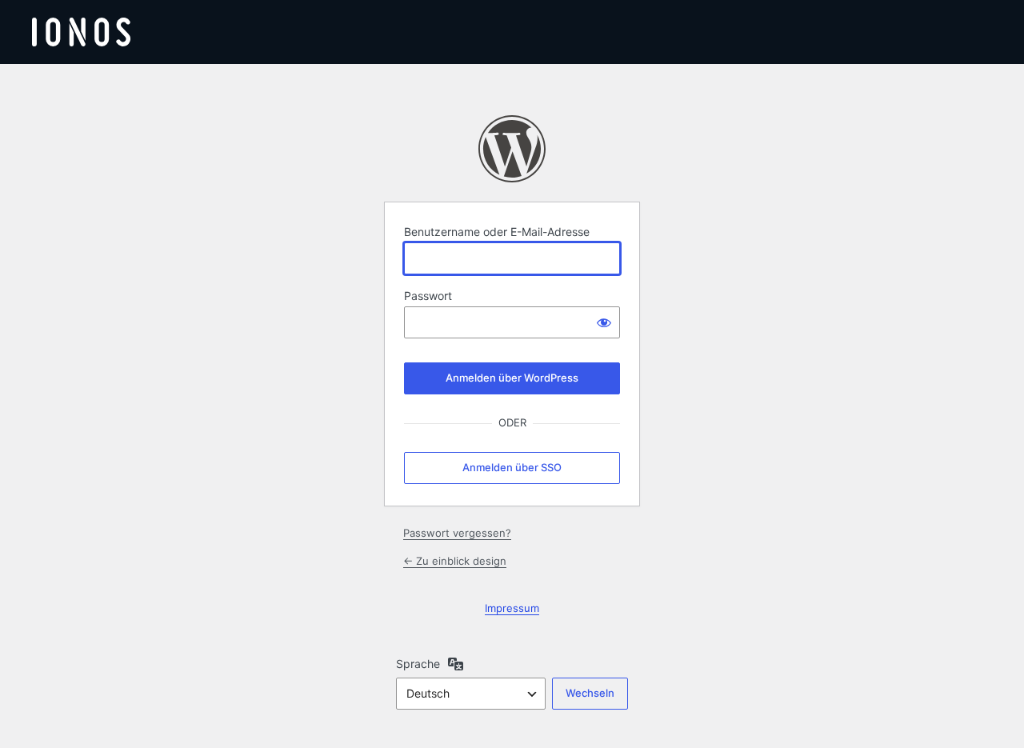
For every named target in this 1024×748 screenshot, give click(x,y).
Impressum (512, 608)
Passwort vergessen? (457, 532)
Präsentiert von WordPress (512, 148)
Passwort (428, 295)
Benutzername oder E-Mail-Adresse (497, 231)
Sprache (418, 663)
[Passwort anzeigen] (604, 322)
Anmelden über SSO (512, 467)
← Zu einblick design (454, 560)
